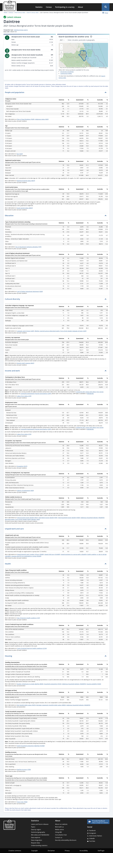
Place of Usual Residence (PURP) (25, 119)
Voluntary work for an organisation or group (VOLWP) (26, 556)
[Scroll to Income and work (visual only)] (21, 371)
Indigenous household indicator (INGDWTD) (92, 517)
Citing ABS (58, 832)
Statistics (38, 7)
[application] (83, 55)
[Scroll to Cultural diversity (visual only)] (21, 299)
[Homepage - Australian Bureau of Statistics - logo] (10, 5)
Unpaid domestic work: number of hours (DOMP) (30, 554)
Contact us (58, 837)
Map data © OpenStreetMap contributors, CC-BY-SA (73, 67)
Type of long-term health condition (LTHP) (28, 618)
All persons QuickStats (67, 72)
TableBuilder (90, 393)
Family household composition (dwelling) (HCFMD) (31, 746)
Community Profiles (66, 73)
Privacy (67, 851)
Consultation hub (61, 835)
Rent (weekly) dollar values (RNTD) (26, 705)
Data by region (36, 829)
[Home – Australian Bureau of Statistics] (9, 824)
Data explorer (35, 837)
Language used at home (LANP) (25, 331)
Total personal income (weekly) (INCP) (27, 517)
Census (49, 7)
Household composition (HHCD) (52, 684)
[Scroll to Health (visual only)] (12, 564)
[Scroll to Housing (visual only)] (13, 656)
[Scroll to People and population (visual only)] (26, 92)
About (80, 7)
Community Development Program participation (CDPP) (36, 393)
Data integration (36, 840)
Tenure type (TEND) (22, 802)
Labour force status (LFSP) (24, 396)
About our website (61, 824)
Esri (106, 68)
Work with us (59, 827)
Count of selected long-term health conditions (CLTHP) (32, 648)
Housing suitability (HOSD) (93, 684)
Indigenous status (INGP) (42, 119)
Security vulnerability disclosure (65, 840)
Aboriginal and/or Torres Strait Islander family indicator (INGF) (22, 519)
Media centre (59, 829)
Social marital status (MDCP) (25, 208)
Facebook (92, 830)
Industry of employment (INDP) (25, 490)
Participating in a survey (64, 7)
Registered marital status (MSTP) (26, 181)
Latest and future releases (39, 824)
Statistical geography (38, 832)
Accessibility (84, 851)
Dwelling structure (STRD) (24, 769)
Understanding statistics (39, 845)
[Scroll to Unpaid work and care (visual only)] (25, 529)
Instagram (92, 833)
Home (5, 12)
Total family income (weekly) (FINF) (47, 517)
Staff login (101, 851)
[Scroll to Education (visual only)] (15, 216)
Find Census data (20, 12)
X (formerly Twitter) (95, 836)
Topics (33, 827)
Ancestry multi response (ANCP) (25, 363)
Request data (35, 843)
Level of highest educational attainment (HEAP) (30, 291)
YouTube (92, 841)
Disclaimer (51, 851)
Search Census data (32, 12)
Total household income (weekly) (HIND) (69, 517)
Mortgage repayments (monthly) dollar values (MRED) (51, 705)
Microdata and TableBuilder (40, 835)
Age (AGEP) (20, 154)
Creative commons (15, 851)
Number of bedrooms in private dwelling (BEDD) (30, 684)
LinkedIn (92, 838)
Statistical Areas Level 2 (21, 30)
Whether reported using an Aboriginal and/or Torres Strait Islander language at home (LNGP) (60, 331)
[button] (105, 7)
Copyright (34, 851)
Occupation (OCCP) (22, 466)
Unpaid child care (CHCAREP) (52, 554)
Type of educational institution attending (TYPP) (28, 247)
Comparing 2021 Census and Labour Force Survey (89, 392)
